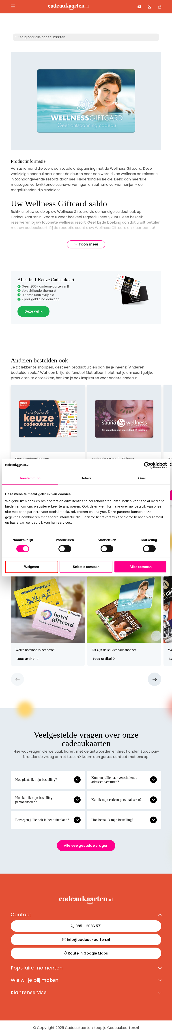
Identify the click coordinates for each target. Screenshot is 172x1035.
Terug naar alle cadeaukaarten (41, 37)
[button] (17, 679)
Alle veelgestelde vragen (86, 845)
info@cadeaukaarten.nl (88, 939)
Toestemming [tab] (30, 478)
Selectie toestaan (86, 567)
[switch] (64, 548)
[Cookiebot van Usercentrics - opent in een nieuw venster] (147, 465)
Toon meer (88, 244)
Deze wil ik (33, 311)
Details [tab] (86, 478)
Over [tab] (142, 478)
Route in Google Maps (88, 953)
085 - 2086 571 (88, 926)
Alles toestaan (140, 567)
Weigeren (31, 567)
